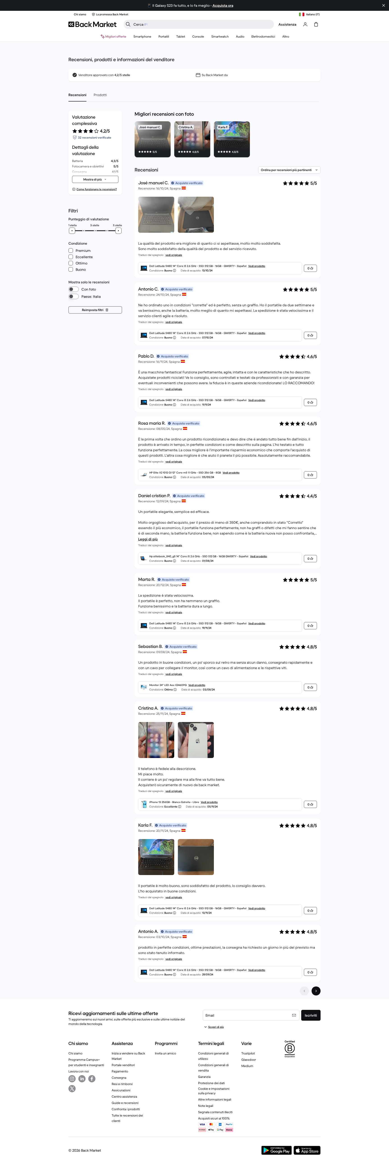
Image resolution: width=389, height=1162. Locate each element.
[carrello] (316, 24)
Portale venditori (123, 1065)
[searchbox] (202, 24)
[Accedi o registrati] (305, 24)
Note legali (205, 1106)
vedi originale (173, 255)
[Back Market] (92, 24)
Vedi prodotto (256, 266)
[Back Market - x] (72, 1088)
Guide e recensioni (125, 1103)
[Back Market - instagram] (72, 1078)
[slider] (72, 231)
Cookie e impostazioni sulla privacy (213, 1091)
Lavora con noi (78, 1071)
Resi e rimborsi (122, 1084)
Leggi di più (148, 539)
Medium (247, 1066)
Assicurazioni (121, 1090)
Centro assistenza (124, 1096)
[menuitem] (142, 36)
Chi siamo (75, 1053)
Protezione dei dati (211, 1083)
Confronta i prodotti (126, 1109)
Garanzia (204, 1077)
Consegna (119, 1078)
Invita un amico (165, 1053)
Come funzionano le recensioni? (97, 189)
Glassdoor (248, 1060)
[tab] (77, 94)
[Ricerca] (128, 24)
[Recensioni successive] (316, 990)
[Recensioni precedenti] (304, 990)
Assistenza (287, 24)
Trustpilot (248, 1053)
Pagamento (120, 1071)
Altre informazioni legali (214, 1099)
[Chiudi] (383, 5)
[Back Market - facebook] (91, 1078)
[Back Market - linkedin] (82, 1078)
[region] (227, 140)
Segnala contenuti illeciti (215, 1112)
